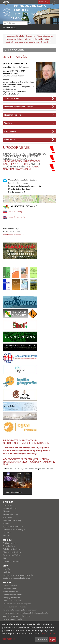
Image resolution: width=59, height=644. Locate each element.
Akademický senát (10, 514)
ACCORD (6, 535)
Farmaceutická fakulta (12, 600)
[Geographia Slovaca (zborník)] (24, 272)
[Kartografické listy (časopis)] (16, 284)
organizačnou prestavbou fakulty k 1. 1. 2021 (22, 162)
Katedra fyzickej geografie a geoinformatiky (25, 39)
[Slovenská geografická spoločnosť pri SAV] (20, 406)
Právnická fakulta (10, 588)
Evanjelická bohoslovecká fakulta (17, 616)
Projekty (6, 569)
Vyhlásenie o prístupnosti (13, 526)
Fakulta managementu (12, 619)
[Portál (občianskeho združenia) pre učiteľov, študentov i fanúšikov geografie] (20, 381)
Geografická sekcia (45, 36)
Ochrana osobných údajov (14, 529)
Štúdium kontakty (10, 543)
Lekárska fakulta (10, 585)
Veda (5, 566)
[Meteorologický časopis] (6, 284)
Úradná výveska (9, 508)
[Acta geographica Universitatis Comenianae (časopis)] (6, 272)
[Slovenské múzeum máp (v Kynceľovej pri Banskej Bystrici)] (20, 395)
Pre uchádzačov (9, 546)
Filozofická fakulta (10, 591)
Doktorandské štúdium (12, 555)
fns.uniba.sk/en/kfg (17, 217)
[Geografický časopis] (15, 272)
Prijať (52, 639)
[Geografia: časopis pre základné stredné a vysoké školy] (33, 284)
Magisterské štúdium (12, 552)
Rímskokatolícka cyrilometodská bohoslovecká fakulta (25, 613)
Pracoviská (30, 36)
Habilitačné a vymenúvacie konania (18, 575)
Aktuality (6, 511)
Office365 (7, 532)
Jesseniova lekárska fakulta (14, 606)
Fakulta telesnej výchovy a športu (17, 603)
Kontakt (6, 523)
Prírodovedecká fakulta (14, 36)
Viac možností (9, 638)
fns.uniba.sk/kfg (15, 211)
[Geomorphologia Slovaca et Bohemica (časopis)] (33, 272)
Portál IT (42, 1)
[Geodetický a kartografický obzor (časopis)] (24, 284)
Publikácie (7, 572)
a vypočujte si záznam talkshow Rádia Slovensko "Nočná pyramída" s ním (29, 462)
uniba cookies (48, 633)
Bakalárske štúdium (11, 549)
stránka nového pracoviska (21, 168)
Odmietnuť (41, 639)
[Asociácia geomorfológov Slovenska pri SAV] (20, 416)
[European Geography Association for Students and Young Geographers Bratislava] (20, 427)
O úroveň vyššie (16, 50)
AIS (4, 558)
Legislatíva (7, 505)
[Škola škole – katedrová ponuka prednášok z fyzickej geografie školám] (20, 325)
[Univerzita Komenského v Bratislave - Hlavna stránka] (7, 12)
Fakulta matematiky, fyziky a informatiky (20, 610)
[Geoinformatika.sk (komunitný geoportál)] (20, 357)
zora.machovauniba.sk (13, 234)
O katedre (45, 42)
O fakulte (8, 502)
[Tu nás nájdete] (29, 199)
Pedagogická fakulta (11, 597)
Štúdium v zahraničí (11, 561)
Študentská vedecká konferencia (16, 578)
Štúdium (7, 540)
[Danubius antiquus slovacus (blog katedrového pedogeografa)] (20, 347)
